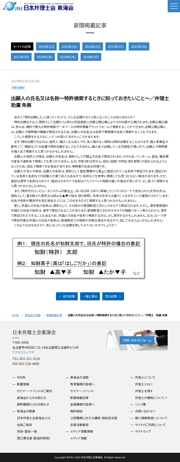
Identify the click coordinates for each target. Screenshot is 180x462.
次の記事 (111, 296)
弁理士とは (142, 384)
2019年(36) (68, 57)
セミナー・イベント (82, 391)
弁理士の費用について (150, 398)
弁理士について (145, 377)
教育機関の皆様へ (82, 384)
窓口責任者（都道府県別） (34, 438)
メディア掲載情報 (81, 431)
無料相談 (76, 411)
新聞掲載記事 (54, 315)
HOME (15, 315)
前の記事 (69, 296)
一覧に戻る (90, 296)
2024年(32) (93, 46)
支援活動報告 (79, 425)
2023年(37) (116, 46)
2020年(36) (44, 57)
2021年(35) (21, 57)
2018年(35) (91, 57)
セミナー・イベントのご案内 (34, 391)
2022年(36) (139, 46)
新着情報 (23, 384)
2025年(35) (69, 46)
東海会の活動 (33, 315)
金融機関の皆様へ (82, 404)
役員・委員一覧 (27, 431)
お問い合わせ (144, 411)
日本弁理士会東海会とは (33, 418)
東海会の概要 (26, 411)
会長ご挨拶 (24, 425)
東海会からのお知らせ (31, 398)
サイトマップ (143, 431)
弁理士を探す (144, 391)
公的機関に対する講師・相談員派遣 (93, 418)
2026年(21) (46, 46)
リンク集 (140, 404)
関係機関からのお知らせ (33, 404)
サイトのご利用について (150, 425)
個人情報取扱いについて (151, 418)
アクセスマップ (21, 352)
